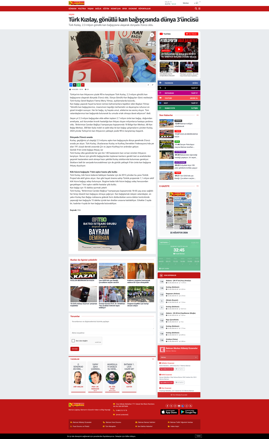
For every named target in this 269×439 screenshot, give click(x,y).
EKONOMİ (133, 9)
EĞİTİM (106, 9)
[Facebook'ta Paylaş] (70, 85)
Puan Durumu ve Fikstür (81, 426)
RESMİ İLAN (116, 9)
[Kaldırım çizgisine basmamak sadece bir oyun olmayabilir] (140, 271)
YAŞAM (90, 9)
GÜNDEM (72, 9)
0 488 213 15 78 (121, 410)
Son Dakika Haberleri (145, 426)
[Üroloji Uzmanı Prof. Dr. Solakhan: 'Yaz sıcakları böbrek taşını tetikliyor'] (112, 294)
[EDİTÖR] (129, 378)
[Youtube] (179, 405)
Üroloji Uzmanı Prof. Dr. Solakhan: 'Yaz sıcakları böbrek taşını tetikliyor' (112, 306)
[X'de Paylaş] (74, 85)
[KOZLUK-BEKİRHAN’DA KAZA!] (83, 271)
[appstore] (169, 412)
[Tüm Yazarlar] (153, 359)
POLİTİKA (82, 9)
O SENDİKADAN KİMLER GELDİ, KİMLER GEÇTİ (78, 366)
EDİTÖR (129, 387)
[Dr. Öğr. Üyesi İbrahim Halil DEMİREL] (112, 378)
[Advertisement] (59, 44)
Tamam (198, 436)
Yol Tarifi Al (180, 369)
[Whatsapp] (187, 405)
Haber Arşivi (175, 426)
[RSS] (190, 405)
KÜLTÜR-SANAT (180, 152)
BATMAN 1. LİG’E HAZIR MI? (129, 366)
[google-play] (188, 412)
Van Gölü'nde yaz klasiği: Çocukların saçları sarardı (109, 281)
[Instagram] (175, 405)
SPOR (124, 9)
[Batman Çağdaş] (76, 2)
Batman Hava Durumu (113, 422)
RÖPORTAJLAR (144, 9)
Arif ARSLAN (78, 387)
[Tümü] (198, 115)
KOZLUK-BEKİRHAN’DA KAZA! (82, 280)
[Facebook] (167, 405)
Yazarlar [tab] (74, 359)
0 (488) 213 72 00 (167, 382)
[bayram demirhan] (112, 233)
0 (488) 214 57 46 (167, 369)
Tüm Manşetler (110, 426)
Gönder (75, 349)
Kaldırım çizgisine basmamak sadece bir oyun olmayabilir (138, 281)
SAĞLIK (98, 9)
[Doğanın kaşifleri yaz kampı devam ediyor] (140, 294)
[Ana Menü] (199, 8)
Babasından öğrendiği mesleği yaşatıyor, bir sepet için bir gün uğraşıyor (186, 156)
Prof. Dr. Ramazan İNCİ (95, 388)
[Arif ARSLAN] (78, 378)
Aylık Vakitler (165, 268)
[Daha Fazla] (82, 85)
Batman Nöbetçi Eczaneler (82, 422)
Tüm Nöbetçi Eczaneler (180, 395)
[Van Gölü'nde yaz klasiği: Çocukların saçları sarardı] (112, 271)
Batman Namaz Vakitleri (146, 422)
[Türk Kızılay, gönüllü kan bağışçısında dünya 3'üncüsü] (112, 56)
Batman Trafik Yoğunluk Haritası (181, 422)
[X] (171, 405)
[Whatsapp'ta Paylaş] (79, 85)
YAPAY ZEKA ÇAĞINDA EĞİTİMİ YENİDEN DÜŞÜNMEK (95, 366)
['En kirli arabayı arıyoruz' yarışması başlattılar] (83, 294)
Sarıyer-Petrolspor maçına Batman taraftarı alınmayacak (184, 146)
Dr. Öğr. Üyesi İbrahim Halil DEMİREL (112, 388)
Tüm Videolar (192, 34)
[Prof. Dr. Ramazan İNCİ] (95, 378)
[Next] (183, 405)
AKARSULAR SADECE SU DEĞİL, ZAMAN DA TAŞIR (112, 366)
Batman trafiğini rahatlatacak (183, 125)
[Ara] (196, 8)
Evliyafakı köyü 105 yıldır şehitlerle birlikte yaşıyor (186, 166)
